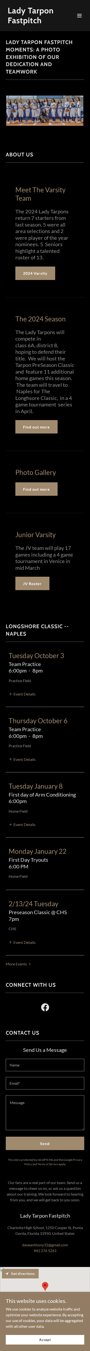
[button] (79, 15)
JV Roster (32, 583)
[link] (33, 21)
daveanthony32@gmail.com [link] (45, 1245)
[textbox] (45, 1065)
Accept (45, 1340)
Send (45, 1143)
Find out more (36, 427)
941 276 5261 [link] (45, 1250)
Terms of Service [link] (48, 1164)
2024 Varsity (35, 273)
